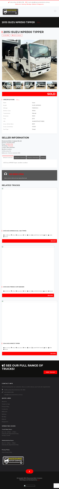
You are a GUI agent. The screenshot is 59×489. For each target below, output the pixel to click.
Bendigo (29, 4)
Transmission (6, 113)
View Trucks (50, 372)
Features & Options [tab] (20, 157)
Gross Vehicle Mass (8, 124)
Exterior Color (7, 110)
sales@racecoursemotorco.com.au (40, 2)
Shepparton (40, 4)
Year (4, 118)
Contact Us (5, 409)
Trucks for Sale (6, 404)
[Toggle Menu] (55, 11)
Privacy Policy (5, 406)
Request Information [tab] (33, 157)
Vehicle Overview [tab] (8, 157)
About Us (4, 401)
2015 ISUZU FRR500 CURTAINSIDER (13, 287)
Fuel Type (5, 129)
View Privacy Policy (7, 452)
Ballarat (34, 4)
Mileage (5, 108)
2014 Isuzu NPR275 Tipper (11, 343)
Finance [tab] (43, 157)
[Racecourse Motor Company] (10, 11)
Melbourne (18, 4)
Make (4, 102)
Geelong (24, 4)
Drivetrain (5, 116)
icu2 (38, 480)
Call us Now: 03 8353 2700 (17, 2)
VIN (4, 121)
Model (5, 105)
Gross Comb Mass (8, 126)
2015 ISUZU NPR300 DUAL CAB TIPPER (14, 230)
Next (56, 85)
